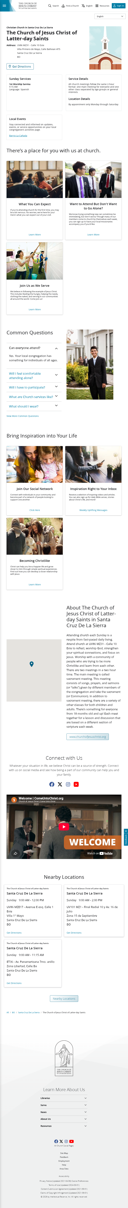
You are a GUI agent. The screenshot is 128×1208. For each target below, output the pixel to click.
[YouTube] (76, 784)
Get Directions (14, 933)
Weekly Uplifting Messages (93, 510)
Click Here (35, 510)
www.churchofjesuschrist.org (87, 737)
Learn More (35, 234)
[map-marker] (34, 665)
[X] (59, 784)
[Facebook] (51, 784)
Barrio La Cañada (18, 135)
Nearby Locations (64, 999)
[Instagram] (68, 784)
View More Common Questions (23, 415)
